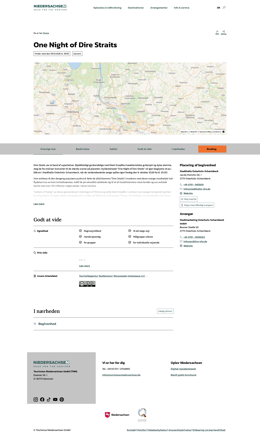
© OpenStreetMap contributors (209, 131)
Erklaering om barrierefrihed (209, 430)
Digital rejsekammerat (183, 369)
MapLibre (184, 131)
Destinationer (136, 7)
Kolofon (142, 430)
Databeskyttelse (157, 430)
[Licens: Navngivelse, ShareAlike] (87, 286)
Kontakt (131, 430)
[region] (130, 98)
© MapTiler (193, 131)
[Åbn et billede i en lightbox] (52, 364)
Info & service (181, 7)
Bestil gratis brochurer (183, 375)
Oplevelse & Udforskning (107, 7)
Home (46, 33)
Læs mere (39, 204)
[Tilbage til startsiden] (50, 8)
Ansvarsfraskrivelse (179, 430)
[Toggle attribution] (223, 131)
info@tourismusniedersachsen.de (121, 375)
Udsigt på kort (165, 311)
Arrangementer (159, 7)
